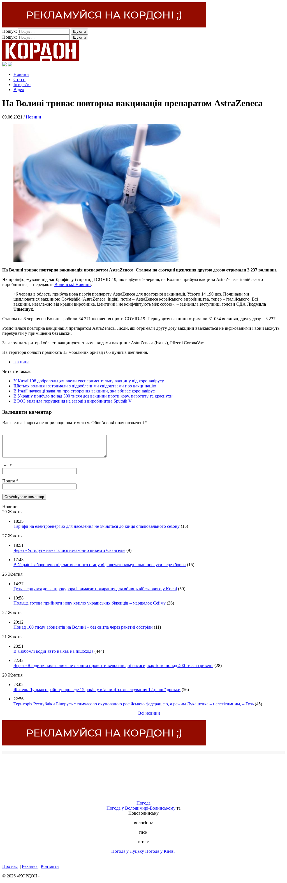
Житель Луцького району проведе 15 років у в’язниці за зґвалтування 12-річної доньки (96, 689)
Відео (18, 89)
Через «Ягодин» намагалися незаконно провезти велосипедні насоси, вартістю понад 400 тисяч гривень (113, 665)
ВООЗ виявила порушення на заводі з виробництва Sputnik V (72, 401)
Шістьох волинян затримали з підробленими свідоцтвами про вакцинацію (84, 386)
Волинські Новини (72, 284)
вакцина (21, 361)
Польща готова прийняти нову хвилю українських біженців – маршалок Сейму (89, 603)
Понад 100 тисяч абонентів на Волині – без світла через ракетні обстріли (83, 627)
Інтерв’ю (22, 84)
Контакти (50, 866)
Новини (21, 74)
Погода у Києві (160, 851)
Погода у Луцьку (127, 851)
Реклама (30, 866)
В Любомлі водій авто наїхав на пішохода (53, 651)
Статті (19, 79)
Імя (6, 465)
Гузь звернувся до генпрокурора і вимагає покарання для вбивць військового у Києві (95, 588)
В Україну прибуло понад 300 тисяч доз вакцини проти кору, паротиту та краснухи (93, 396)
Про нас (10, 866)
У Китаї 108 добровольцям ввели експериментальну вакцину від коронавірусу (88, 380)
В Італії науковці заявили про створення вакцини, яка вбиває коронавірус (84, 391)
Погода (143, 803)
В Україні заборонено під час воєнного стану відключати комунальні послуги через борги (99, 564)
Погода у (141, 808)
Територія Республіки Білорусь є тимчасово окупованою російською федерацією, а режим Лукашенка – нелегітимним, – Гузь (133, 703)
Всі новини (149, 713)
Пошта (9, 480)
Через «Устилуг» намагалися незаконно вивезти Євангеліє (69, 550)
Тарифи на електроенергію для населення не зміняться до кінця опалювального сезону (96, 526)
